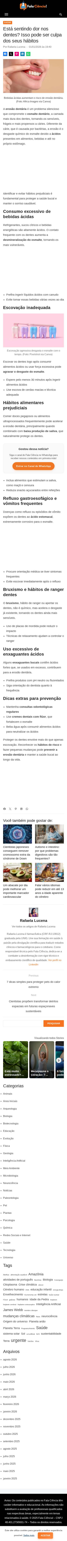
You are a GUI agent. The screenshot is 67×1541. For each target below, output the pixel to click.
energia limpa (58, 1290)
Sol (23, 1333)
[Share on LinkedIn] (22, 54)
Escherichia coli (30, 1295)
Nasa (38, 1316)
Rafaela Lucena (16, 47)
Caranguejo (58, 1280)
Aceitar (45, 1535)
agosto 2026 (10, 1359)
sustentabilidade (51, 1333)
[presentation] (58, 1060)
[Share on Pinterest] (17, 54)
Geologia (8, 1153)
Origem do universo (15, 1321)
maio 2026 (9, 1381)
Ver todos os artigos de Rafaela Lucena (33, 926)
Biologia (7, 1116)
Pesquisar (53, 1023)
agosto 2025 (10, 1448)
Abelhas (6, 1275)
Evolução (8, 1138)
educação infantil (41, 1289)
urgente (18, 1340)
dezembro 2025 (11, 1419)
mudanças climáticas (19, 1316)
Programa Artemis (28, 1328)
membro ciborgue (31, 1310)
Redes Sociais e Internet (16, 1235)
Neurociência (10, 1183)
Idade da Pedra (39, 1299)
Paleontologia (11, 1198)
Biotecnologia (10, 1123)
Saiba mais (28, 1535)
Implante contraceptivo (26, 1304)
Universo (8, 1257)
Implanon (53, 1300)
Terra (6, 1340)
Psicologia (9, 1220)
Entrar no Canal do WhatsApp (33, 466)
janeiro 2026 (10, 1411)
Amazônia (35, 1274)
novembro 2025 (11, 1426)
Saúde (7, 22)
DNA (27, 1290)
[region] (33, 168)
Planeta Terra (11, 1328)
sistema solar (11, 1333)
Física (6, 1146)
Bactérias (37, 1280)
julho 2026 (9, 1367)
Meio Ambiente (11, 1168)
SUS (38, 1334)
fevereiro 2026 (11, 1404)
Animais (7, 1093)
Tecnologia (9, 1250)
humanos (22, 1299)
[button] (6, 14)
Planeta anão (37, 1321)
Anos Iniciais (10, 1101)
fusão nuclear (54, 1295)
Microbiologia (10, 1175)
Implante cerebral (9, 1304)
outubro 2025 (10, 1434)
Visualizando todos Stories (49, 1038)
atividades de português (18, 1279)
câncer (40, 1285)
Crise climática (28, 1284)
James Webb (13, 1310)
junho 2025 (9, 1463)
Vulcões (31, 1341)
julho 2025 (9, 1456)
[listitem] (15, 1059)
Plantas (7, 1213)
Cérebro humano (13, 1289)
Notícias (7, 1190)
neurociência (49, 1316)
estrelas (43, 1294)
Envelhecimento (13, 1294)
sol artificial (30, 1334)
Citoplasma (10, 1284)
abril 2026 (8, 1389)
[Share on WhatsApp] (28, 54)
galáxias (12, 1300)
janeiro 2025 (10, 1478)
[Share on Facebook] (5, 54)
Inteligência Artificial (14, 1160)
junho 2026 (9, 1374)
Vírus (37, 1341)
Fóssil (5, 1300)
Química (7, 1227)
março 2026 (9, 1396)
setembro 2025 (11, 1441)
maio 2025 (9, 1471)
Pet (5, 1205)
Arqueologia (10, 1108)
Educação (8, 1131)
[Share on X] (11, 54)
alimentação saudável (19, 1275)
